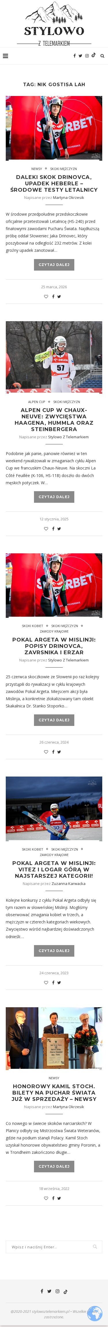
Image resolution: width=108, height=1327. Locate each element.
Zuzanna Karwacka (69, 883)
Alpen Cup (36, 402)
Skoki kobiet (32, 626)
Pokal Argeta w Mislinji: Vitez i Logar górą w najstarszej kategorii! (54, 869)
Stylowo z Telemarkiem (68, 436)
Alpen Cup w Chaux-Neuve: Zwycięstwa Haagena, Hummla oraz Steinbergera (54, 420)
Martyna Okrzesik (68, 197)
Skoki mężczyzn (63, 169)
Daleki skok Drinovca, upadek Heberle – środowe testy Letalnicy (54, 183)
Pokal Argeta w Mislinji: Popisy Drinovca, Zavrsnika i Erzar (54, 646)
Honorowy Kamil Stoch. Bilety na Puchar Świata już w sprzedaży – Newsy (54, 1092)
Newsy (36, 169)
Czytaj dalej (54, 265)
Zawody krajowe (54, 631)
